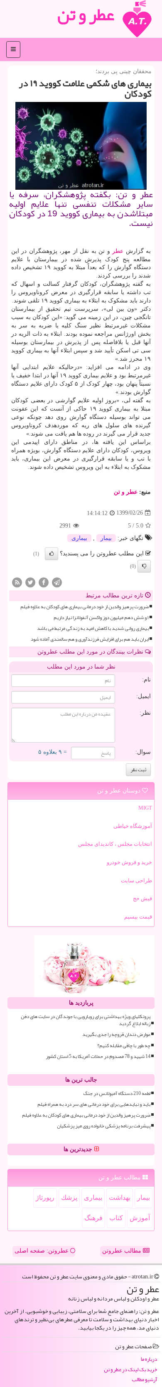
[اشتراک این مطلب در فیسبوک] (43, 582)
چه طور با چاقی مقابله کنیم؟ (123, 1045)
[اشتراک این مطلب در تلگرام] (57, 582)
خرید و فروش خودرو (129, 862)
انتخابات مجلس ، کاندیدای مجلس (115, 844)
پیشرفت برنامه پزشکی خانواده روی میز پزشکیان (103, 1126)
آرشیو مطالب (144, 1380)
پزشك (69, 1197)
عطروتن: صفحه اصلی (42, 1251)
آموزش (140, 1217)
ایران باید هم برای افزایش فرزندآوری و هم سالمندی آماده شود (90, 639)
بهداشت (119, 1197)
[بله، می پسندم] (51, 553)
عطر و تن (125, 492)
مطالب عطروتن (122, 1251)
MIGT (145, 808)
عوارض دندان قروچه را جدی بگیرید (116, 1034)
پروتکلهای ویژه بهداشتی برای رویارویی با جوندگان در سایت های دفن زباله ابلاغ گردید (85, 1020)
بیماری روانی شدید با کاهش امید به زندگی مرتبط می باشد (93, 628)
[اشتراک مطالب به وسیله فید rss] (17, 582)
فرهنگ (93, 1217)
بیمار (106, 538)
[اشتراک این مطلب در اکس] (30, 582)
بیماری (79, 538)
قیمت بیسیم (138, 917)
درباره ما (149, 1359)
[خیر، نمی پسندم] (144, 566)
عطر (117, 251)
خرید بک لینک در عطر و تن (130, 1370)
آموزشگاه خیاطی (132, 826)
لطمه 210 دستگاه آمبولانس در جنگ (116, 1093)
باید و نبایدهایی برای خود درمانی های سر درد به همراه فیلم (93, 1104)
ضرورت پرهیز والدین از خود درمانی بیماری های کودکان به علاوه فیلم (84, 607)
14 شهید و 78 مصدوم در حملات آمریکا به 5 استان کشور (98, 1056)
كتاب (116, 1217)
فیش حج (142, 898)
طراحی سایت (136, 880)
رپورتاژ (45, 1197)
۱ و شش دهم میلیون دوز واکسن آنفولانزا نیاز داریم (101, 617)
